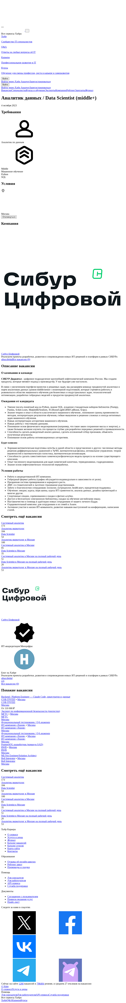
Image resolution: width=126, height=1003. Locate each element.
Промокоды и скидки (18, 867)
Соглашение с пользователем (22, 896)
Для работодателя (16, 880)
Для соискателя (15, 877)
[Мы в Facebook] (70, 933)
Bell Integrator (8, 758)
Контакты (12, 851)
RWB (4, 747)
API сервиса (13, 883)
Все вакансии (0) (21, 359)
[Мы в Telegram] (24, 981)
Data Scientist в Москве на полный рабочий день (26, 561)
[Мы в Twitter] (24, 933)
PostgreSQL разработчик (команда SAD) (22, 744)
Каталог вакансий (16, 843)
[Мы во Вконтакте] (24, 957)
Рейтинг (70, 90)
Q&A (9, 1000)
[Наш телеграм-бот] (70, 981)
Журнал (89, 90)
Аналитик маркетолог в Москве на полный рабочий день (31, 567)
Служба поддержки (17, 886)
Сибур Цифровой (10, 354)
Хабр (4, 1000)
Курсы (24, 1000)
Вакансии (6, 90)
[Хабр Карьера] (13, 30)
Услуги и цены (15, 837)
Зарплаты (80, 90)
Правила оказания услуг (20, 899)
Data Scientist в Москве (13, 550)
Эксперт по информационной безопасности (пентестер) (30, 711)
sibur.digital (6, 359)
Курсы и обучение (35, 90)
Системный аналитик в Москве (17, 545)
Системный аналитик (12, 523)
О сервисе (12, 834)
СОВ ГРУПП (8, 699)
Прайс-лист (13, 902)
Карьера (16, 1000)
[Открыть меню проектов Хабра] (2, 27)
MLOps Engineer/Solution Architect (18, 755)
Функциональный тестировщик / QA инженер (25, 722)
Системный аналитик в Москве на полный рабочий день (31, 556)
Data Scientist (8, 534)
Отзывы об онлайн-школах (21, 861)
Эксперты (50, 90)
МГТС (4, 714)
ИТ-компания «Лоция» (13, 725)
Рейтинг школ (14, 864)
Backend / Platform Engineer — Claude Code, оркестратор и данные (35, 696)
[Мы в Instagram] (70, 957)
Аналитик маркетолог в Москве (18, 539)
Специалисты (19, 90)
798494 (40, 983)
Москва (21, 699)
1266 (21, 983)
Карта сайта (13, 848)
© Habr (5, 986)
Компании (60, 90)
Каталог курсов (15, 845)
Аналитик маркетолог (12, 528)
